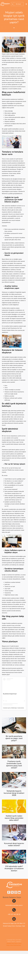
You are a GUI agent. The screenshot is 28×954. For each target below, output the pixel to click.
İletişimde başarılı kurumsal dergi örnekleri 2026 (14, 793)
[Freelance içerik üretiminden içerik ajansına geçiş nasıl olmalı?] (14, 746)
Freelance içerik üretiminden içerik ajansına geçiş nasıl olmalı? (14, 764)
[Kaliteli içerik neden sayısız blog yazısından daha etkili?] (14, 800)
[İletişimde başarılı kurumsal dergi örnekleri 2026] (14, 773)
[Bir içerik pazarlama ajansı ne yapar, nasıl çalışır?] (14, 718)
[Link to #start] (14, 28)
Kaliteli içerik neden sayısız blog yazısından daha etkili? (14, 818)
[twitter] (12, 892)
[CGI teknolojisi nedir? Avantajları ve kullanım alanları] (14, 851)
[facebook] (8, 892)
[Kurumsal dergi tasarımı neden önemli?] (14, 825)
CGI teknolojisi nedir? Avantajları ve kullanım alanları (14, 868)
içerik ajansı (13, 670)
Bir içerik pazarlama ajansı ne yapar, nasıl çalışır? (14, 738)
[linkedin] (19, 892)
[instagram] (15, 892)
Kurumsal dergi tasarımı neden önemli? (14, 844)
